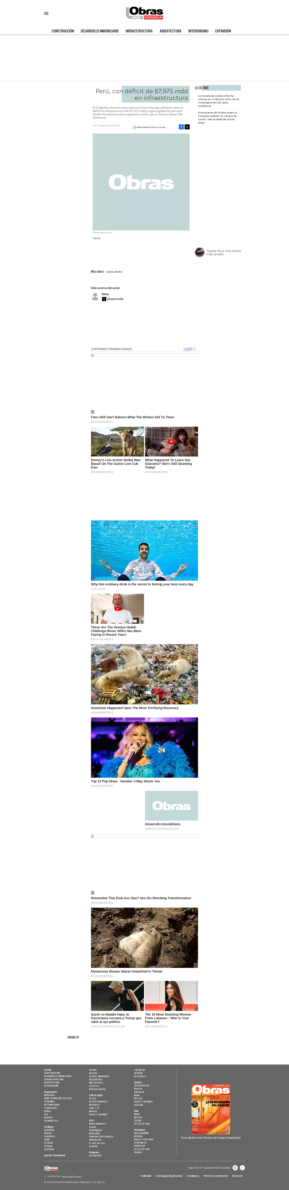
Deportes (94, 1104)
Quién (137, 1082)
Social (92, 1127)
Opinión (48, 1146)
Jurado (138, 1152)
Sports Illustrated (54, 1155)
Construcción (63, 30)
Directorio (237, 1176)
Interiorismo (198, 30)
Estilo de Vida (142, 1149)
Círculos (139, 1092)
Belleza (138, 1098)
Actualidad (95, 1155)
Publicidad (146, 1176)
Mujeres (48, 1117)
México (48, 1133)
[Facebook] (181, 126)
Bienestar (139, 1145)
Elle (136, 1110)
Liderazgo (139, 1069)
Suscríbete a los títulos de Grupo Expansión (211, 1137)
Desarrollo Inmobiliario (100, 30)
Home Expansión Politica (58, 1098)
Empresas (49, 1095)
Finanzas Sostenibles (101, 1136)
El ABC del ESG (97, 1143)
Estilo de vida (142, 1123)
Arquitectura (170, 30)
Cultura (138, 1104)
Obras (105, 294)
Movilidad (94, 1133)
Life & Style (96, 1095)
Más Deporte (96, 1082)
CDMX (47, 1139)
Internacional (52, 1104)
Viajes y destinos (144, 1139)
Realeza (138, 1088)
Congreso (49, 1136)
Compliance (193, 1176)
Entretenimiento (98, 1101)
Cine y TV (94, 1108)
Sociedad (49, 1149)
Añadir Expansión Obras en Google (150, 127)
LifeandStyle (51, 1120)
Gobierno (49, 1130)
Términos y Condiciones (215, 1176)
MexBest (139, 1129)
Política (48, 1126)
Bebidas (138, 1136)
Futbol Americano (99, 1076)
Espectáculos (142, 1085)
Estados (48, 1142)
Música (93, 1111)
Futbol (93, 1069)
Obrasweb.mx (242, 1167)
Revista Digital (97, 1089)
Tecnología (50, 1107)
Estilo (92, 1098)
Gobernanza (95, 1130)
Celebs (137, 1120)
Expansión (223, 30)
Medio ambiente (97, 1123)
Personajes (140, 1142)
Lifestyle (94, 1086)
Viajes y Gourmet (98, 1114)
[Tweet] (187, 126)
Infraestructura (139, 30)
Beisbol (93, 1073)
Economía (49, 1101)
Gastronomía (141, 1133)
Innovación (95, 1139)
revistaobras (235, 1167)
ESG (46, 1114)
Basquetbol (95, 1079)
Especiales (140, 1076)
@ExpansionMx (115, 299)
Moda (137, 1095)
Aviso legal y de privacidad (169, 1176)
